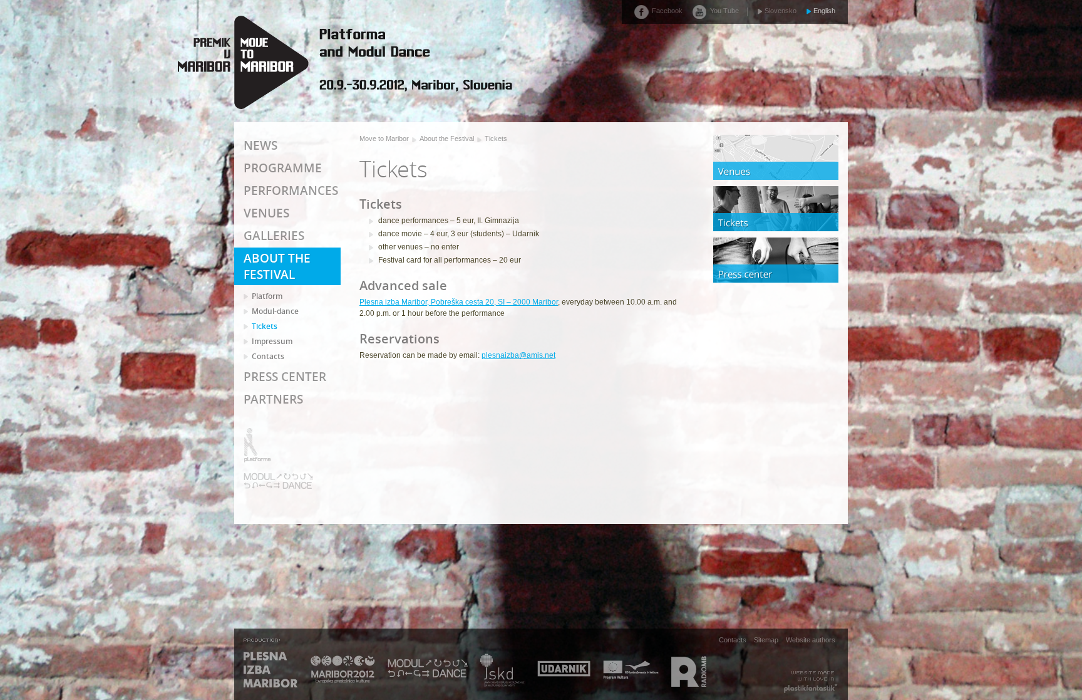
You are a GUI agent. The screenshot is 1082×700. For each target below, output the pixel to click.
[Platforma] (279, 445)
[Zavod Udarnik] (563, 670)
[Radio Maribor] (688, 670)
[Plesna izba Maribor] (271, 670)
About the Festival (447, 138)
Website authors (810, 639)
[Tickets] (775, 208)
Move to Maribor (384, 138)
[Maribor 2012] (343, 670)
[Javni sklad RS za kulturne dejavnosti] (502, 670)
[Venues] (775, 157)
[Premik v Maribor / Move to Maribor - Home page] (344, 62)
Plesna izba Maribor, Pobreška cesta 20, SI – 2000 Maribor (458, 302)
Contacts (732, 639)
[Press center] (775, 260)
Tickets (496, 138)
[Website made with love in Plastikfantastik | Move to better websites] (810, 682)
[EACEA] (631, 670)
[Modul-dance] (279, 481)
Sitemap (766, 639)
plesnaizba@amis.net (518, 355)
